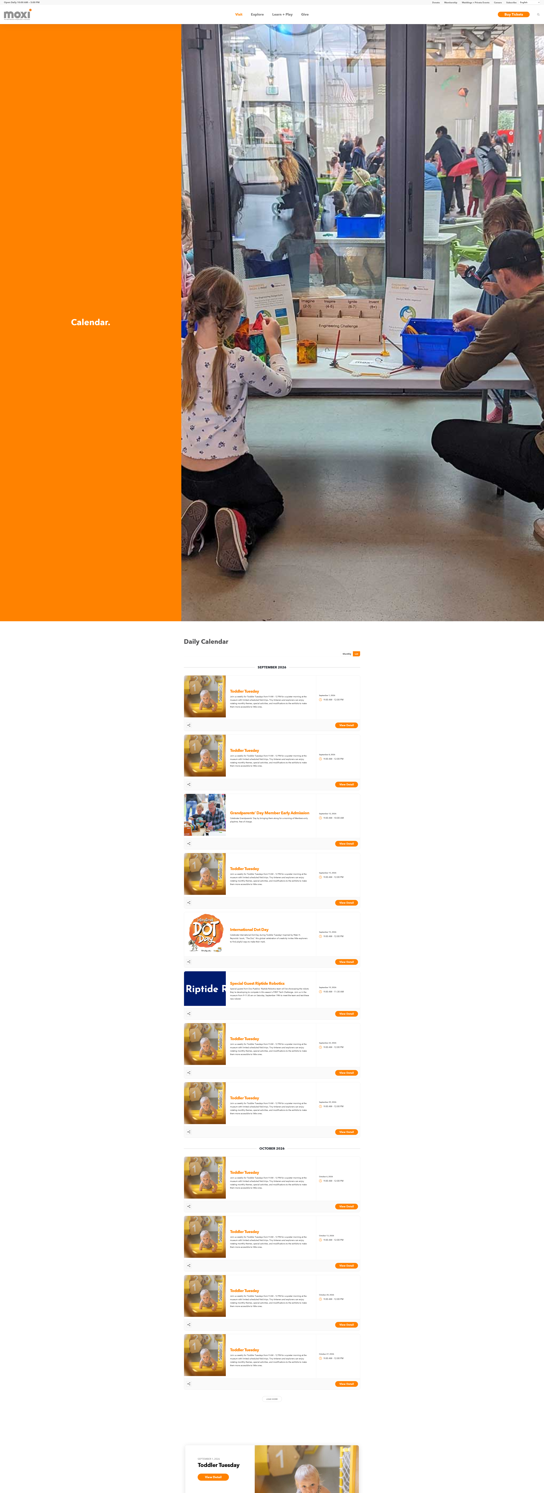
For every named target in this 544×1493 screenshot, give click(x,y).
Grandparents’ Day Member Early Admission (269, 812)
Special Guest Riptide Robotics (257, 983)
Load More (272, 1399)
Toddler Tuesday (244, 691)
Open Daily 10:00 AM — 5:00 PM (22, 2)
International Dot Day (249, 929)
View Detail (346, 725)
